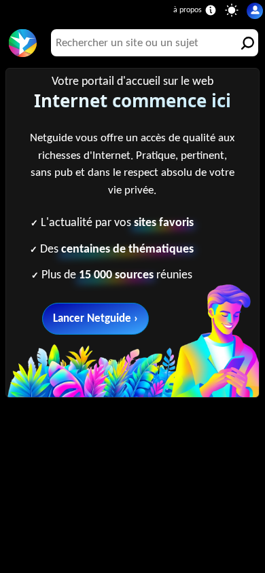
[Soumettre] (244, 42)
